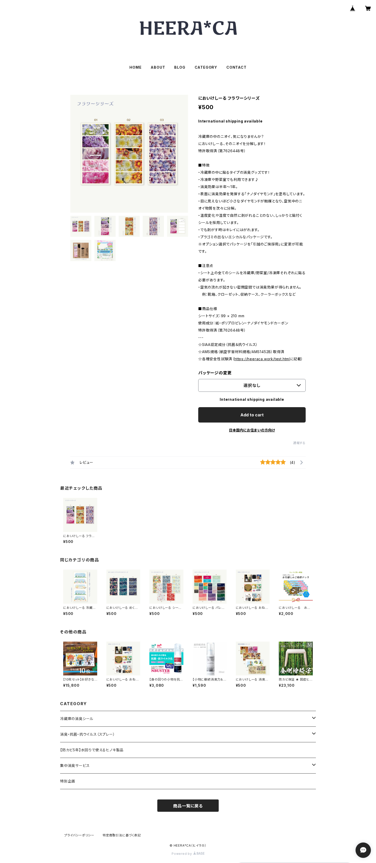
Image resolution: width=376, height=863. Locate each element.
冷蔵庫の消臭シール (76, 718)
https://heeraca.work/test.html (262, 359)
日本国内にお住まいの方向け (252, 430)
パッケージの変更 (214, 372)
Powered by (182, 854)
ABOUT (158, 67)
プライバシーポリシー (79, 835)
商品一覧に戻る (188, 805)
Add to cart (252, 414)
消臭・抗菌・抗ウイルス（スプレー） (87, 734)
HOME (135, 67)
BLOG (179, 67)
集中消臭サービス (75, 765)
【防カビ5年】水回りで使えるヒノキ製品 (92, 750)
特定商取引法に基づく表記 (122, 835)
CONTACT (236, 67)
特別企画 (67, 781)
